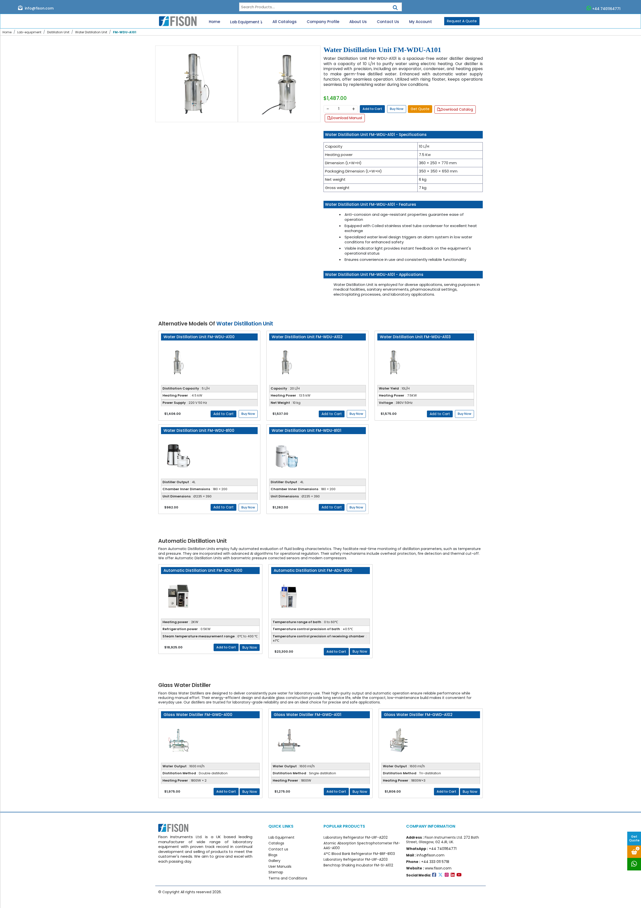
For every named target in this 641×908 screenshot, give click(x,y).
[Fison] (176, 21)
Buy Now (396, 109)
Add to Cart (372, 109)
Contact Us (388, 21)
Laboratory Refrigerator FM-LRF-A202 (356, 837)
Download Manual (346, 117)
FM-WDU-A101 (124, 32)
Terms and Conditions (287, 878)
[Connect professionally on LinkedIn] (454, 875)
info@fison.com (39, 8)
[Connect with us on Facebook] (435, 875)
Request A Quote (462, 21)
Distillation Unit (58, 32)
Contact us (278, 849)
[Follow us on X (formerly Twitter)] (441, 875)
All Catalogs (284, 21)
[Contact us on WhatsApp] (634, 864)
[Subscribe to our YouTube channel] (459, 875)
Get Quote (634, 838)
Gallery (274, 860)
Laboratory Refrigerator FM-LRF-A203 (356, 859)
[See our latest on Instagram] (448, 875)
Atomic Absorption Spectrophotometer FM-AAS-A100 (362, 845)
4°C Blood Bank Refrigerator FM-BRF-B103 (359, 853)
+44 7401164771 (606, 8)
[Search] (395, 6)
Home (214, 21)
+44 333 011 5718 (435, 861)
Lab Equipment (245, 21)
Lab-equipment (29, 32)
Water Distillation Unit (91, 32)
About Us (358, 21)
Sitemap (275, 872)
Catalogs (276, 843)
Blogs (272, 854)
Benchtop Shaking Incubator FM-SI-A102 (358, 865)
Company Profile (323, 21)
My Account (420, 21)
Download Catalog (457, 109)
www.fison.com (438, 868)
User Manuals (279, 866)
